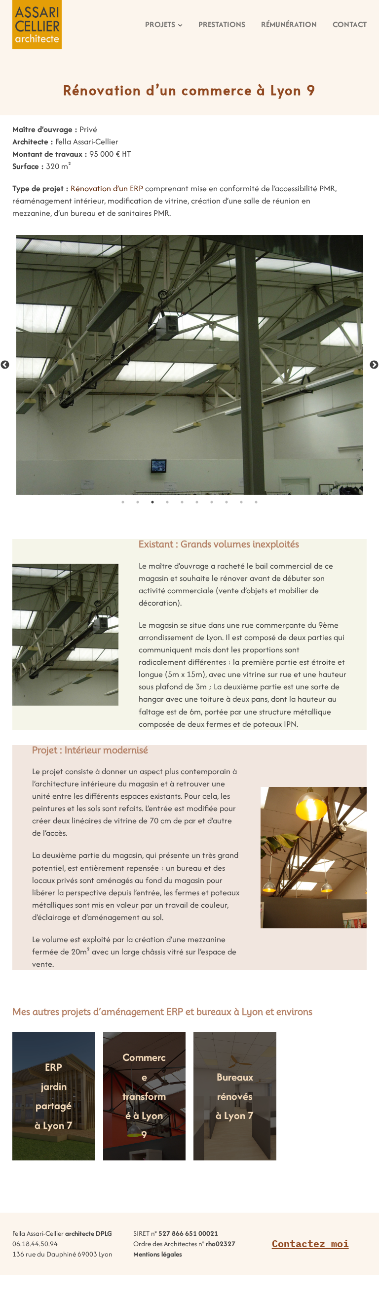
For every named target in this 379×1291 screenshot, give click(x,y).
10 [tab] (256, 502)
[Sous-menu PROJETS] (180, 24)
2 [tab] (138, 502)
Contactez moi (310, 1243)
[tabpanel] (189, 365)
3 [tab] (152, 502)
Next (374, 365)
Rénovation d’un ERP (107, 188)
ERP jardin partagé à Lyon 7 (54, 1096)
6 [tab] (197, 502)
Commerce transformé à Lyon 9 (144, 1096)
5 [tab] (182, 502)
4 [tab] (167, 502)
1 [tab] (123, 502)
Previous (5, 365)
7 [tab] (212, 502)
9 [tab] (241, 502)
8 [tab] (226, 502)
